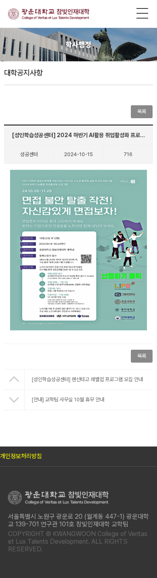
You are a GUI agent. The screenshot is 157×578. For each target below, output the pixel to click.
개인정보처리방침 (21, 456)
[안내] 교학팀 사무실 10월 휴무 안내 (67, 399)
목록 (141, 356)
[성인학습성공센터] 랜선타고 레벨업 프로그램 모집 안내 (87, 379)
